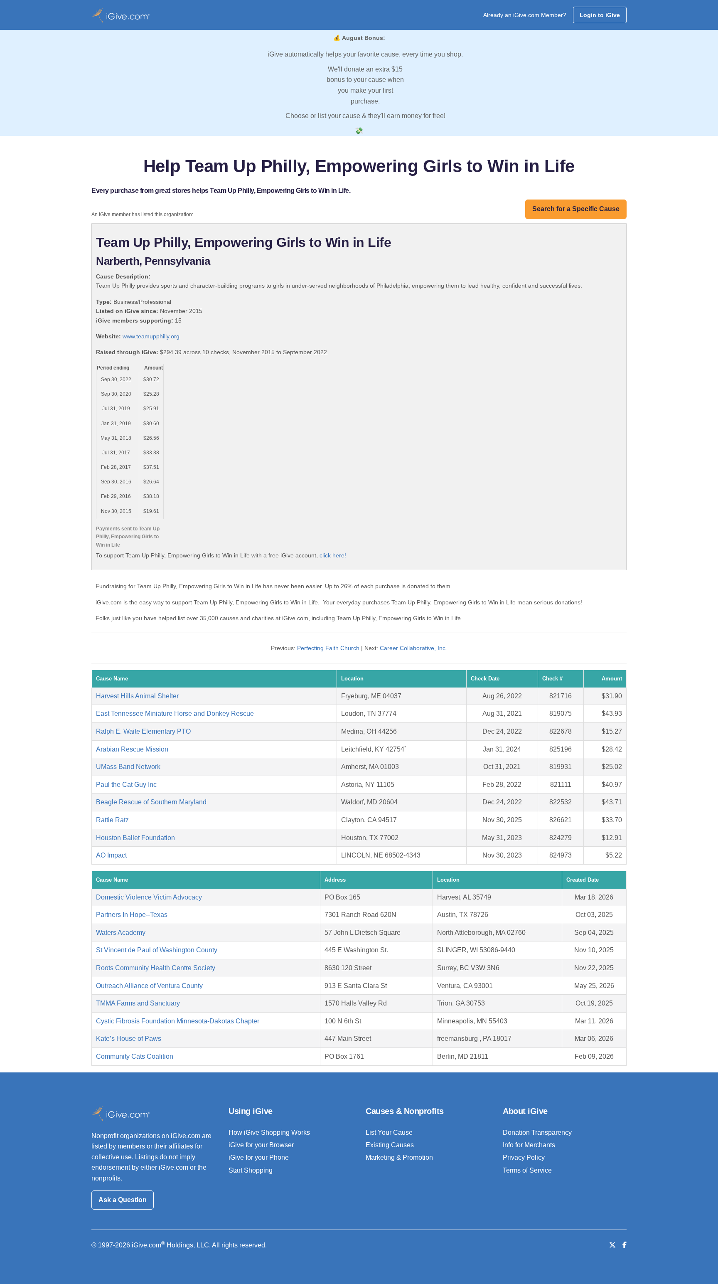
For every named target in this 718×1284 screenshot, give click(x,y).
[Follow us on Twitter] (612, 1245)
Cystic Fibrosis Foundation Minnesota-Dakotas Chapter (177, 1021)
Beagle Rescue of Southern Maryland (151, 802)
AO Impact (111, 855)
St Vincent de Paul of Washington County (156, 950)
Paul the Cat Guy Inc (126, 784)
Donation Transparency (537, 1132)
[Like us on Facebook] (624, 1245)
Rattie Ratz (112, 819)
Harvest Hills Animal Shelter (137, 696)
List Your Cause (389, 1132)
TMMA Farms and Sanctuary (138, 1003)
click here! (333, 555)
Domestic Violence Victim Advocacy (149, 897)
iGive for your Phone (259, 1157)
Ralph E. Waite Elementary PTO (143, 731)
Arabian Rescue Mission (132, 749)
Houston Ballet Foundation (135, 837)
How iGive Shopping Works (269, 1132)
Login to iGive (600, 15)
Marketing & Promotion (399, 1157)
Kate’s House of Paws (128, 1038)
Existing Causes (390, 1144)
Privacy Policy (524, 1157)
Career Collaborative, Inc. (413, 648)
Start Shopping (251, 1170)
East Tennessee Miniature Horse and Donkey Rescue (175, 713)
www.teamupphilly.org (151, 336)
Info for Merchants (529, 1144)
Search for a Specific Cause (576, 208)
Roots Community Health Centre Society (155, 967)
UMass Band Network (128, 766)
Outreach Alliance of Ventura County (149, 985)
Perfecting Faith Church (328, 648)
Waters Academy (120, 932)
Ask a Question (122, 1199)
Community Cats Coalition (134, 1056)
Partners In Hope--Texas (131, 914)
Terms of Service (527, 1170)
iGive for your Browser (261, 1144)
